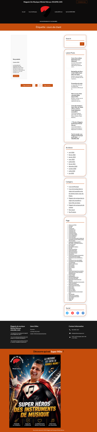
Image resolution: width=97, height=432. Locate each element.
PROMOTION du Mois (74, 277)
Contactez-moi (72, 231)
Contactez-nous (82, 2)
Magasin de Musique (73, 263)
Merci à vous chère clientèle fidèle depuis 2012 (76, 95)
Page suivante (48, 85)
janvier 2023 (72, 157)
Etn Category (71, 245)
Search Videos (72, 289)
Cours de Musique (74, 186)
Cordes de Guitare (73, 233)
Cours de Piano (72, 244)
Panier (70, 268)
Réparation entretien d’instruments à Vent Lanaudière (76, 282)
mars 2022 (72, 159)
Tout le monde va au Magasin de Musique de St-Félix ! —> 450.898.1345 (77, 136)
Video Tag (71, 299)
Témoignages (71, 294)
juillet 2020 (72, 171)
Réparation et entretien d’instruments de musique (74, 285)
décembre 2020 (73, 166)
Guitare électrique (73, 250)
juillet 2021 (72, 161)
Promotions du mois (76, 83)
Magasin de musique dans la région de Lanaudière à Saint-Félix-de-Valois (76, 200)
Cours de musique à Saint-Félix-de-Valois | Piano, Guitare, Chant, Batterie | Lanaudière (77, 109)
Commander (71, 228)
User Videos (71, 297)
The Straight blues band (74, 296)
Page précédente (26, 85)
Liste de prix (71, 254)
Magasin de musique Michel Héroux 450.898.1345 (43, 2)
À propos (71, 226)
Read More (16, 76)
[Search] (82, 43)
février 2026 (72, 155)
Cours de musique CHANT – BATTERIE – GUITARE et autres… (76, 242)
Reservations (71, 288)
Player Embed (72, 274)
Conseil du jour (72, 229)
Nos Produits (72, 212)
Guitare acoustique (73, 249)
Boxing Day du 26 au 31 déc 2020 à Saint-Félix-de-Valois (77, 73)
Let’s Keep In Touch (73, 252)
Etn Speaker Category (73, 246)
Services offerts (72, 290)
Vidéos (70, 300)
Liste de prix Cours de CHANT (75, 260)
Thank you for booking (74, 295)
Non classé (72, 210)
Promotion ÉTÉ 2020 (73, 278)
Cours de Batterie (72, 235)
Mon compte (71, 265)
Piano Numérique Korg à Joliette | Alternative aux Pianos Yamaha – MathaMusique (76, 272)
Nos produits (16, 59)
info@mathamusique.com (78, 333)
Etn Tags (70, 248)
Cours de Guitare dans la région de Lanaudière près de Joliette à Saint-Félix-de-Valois (76, 239)
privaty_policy (72, 275)
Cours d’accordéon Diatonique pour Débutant (76, 59)
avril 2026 (71, 152)
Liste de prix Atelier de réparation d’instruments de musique (76, 256)
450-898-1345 (75, 329)
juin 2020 (71, 173)
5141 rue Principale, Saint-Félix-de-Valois (79, 337)
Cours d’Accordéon (73, 234)
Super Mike (56, 351)
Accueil (70, 227)
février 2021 (72, 164)
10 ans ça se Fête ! (73, 224)
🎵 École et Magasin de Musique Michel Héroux (77, 123)
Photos (70, 269)
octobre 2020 (72, 168)
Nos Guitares (71, 266)
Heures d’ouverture (73, 251)
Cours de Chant (72, 237)
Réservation (71, 286)
